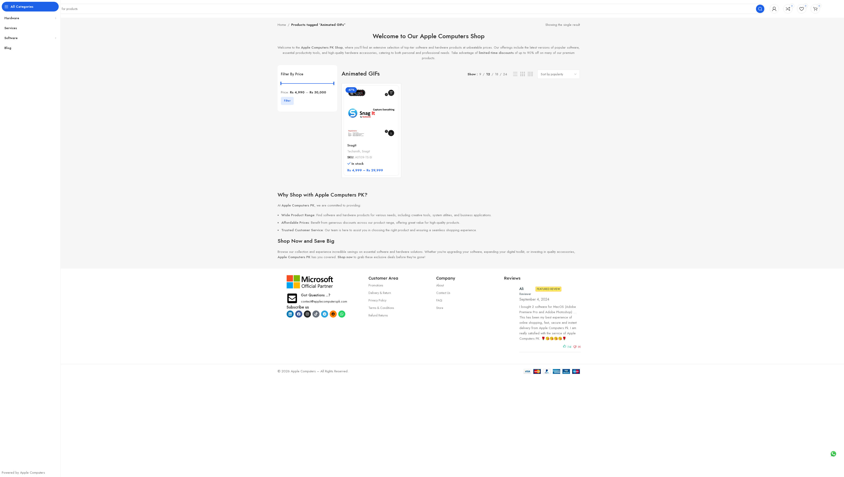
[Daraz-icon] (333, 314)
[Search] (760, 9)
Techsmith (353, 151)
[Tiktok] (316, 314)
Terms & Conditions (381, 308)
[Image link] (310, 281)
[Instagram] (307, 314)
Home (282, 24)
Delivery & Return (379, 293)
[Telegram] (324, 314)
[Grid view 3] (522, 74)
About (440, 285)
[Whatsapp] (341, 314)
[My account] (774, 8)
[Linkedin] (290, 314)
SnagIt (351, 145)
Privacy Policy (377, 300)
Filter (287, 101)
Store (439, 308)
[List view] (515, 74)
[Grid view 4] (530, 74)
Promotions (375, 285)
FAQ (439, 300)
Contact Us (443, 293)
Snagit (366, 151)
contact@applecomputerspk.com (324, 301)
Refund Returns (378, 315)
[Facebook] (298, 314)
